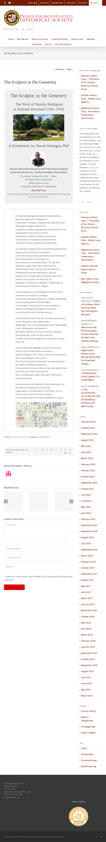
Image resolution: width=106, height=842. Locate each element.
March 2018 (87, 556)
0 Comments (44, 437)
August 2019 (87, 537)
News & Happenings (87, 719)
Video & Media (88, 733)
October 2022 (88, 428)
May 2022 (86, 446)
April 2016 (86, 629)
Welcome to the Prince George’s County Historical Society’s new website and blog (89, 334)
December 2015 (89, 653)
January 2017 (88, 604)
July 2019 (86, 543)
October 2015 (88, 659)
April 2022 (86, 452)
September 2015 (89, 665)
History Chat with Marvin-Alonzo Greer (89, 269)
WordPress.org (88, 766)
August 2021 (87, 489)
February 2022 (88, 464)
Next (69, 69)
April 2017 (86, 592)
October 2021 (88, 476)
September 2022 (89, 434)
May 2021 (86, 507)
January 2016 (88, 647)
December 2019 (89, 525)
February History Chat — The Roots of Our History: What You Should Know (90, 83)
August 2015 (87, 671)
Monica (8, 437)
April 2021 (86, 513)
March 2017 (87, 598)
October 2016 (88, 616)
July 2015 (86, 677)
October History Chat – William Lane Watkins (90, 98)
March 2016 (87, 635)
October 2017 (87, 568)
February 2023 (88, 422)
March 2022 (87, 458)
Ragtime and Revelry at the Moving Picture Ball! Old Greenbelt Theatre (91, 357)
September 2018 (89, 549)
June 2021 (86, 501)
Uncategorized (33, 437)
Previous (60, 69)
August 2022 (87, 440)
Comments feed (89, 760)
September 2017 (89, 574)
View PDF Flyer (38, 190)
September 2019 (89, 531)
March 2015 (87, 696)
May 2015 (86, 689)
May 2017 (86, 586)
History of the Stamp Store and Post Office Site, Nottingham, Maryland (91, 308)
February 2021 (88, 519)
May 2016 (86, 623)
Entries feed (87, 754)
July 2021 (86, 495)
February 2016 (88, 641)
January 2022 (88, 470)
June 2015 (86, 683)
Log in (84, 748)
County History (88, 711)
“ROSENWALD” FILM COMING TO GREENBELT (90, 376)
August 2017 (87, 580)
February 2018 (88, 562)
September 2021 (89, 483)
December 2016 (89, 610)
